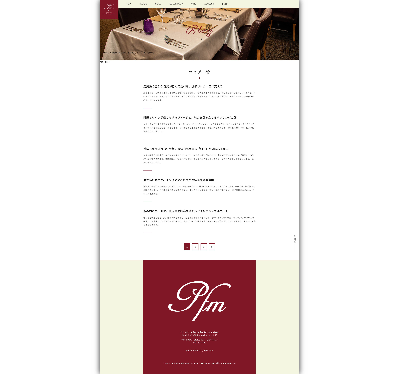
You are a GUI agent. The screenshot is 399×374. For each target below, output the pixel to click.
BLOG (224, 3)
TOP (101, 62)
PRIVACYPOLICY (194, 350)
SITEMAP (208, 350)
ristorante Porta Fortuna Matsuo (198, 363)
